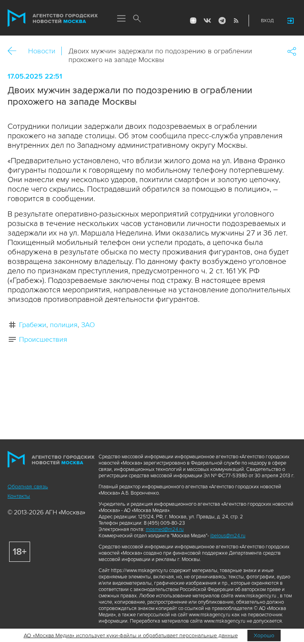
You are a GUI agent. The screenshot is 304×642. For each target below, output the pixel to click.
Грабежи (32, 324)
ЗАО (88, 324)
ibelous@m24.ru (227, 536)
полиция (64, 324)
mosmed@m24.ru (165, 529)
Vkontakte (207, 20)
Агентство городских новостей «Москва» (53, 18)
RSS (236, 20)
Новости (41, 51)
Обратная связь (28, 486)
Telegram (222, 20)
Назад (15, 51)
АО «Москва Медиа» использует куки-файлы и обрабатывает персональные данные (131, 635)
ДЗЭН (193, 20)
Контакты (19, 496)
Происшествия (43, 339)
